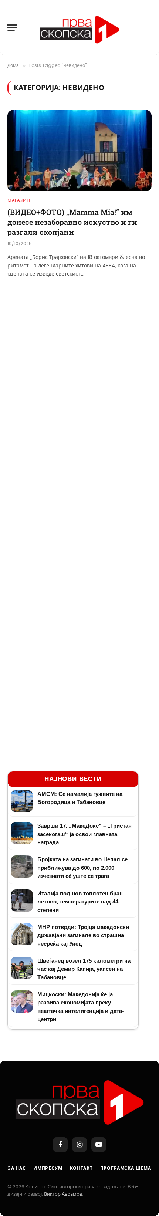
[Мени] (12, 27)
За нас (17, 1168)
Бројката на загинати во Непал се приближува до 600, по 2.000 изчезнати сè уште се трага (82, 867)
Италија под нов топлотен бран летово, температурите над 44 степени (80, 901)
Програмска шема (126, 1168)
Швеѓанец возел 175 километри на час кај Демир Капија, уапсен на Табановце (84, 968)
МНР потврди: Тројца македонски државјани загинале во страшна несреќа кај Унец (83, 935)
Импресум (47, 1168)
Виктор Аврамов (63, 1194)
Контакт (81, 1168)
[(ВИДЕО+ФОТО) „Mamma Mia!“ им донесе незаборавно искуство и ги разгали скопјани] (79, 150)
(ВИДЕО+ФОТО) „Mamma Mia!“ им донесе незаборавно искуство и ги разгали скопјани (72, 222)
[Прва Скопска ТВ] (79, 27)
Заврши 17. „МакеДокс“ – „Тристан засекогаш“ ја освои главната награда (84, 834)
